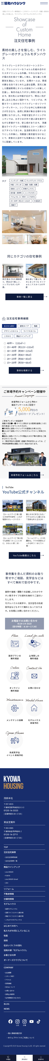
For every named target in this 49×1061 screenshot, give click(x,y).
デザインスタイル (11, 331)
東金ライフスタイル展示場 (14, 916)
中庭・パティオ (16, 184)
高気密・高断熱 (16, 193)
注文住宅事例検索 (11, 857)
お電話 (8, 1059)
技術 (6, 940)
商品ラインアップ (23, 336)
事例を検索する (24, 370)
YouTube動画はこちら (24, 555)
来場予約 (41, 1059)
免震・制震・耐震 (31, 184)
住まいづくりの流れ (13, 945)
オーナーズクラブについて (16, 959)
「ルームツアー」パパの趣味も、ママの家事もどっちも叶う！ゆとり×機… (35, 542)
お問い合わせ (9, 991)
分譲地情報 (9, 898)
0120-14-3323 (24, 623)
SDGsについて (10, 987)
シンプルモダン (30, 193)
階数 (35, 326)
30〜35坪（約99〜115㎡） (20, 351)
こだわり (7, 336)
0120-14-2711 (11, 834)
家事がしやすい (28, 189)
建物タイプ (24, 326)
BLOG (6, 1003)
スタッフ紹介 (9, 976)
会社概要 (8, 972)
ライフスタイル (29, 331)
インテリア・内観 (17, 180)
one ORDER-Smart (11, 879)
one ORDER (9, 872)
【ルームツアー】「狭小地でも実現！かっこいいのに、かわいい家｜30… (13, 540)
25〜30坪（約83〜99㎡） (20, 354)
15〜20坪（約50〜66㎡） (20, 362)
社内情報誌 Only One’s (12, 998)
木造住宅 (37, 201)
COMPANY (8, 967)
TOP (6, 847)
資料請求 (25, 1059)
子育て (24, 197)
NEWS (7, 1008)
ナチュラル (14, 197)
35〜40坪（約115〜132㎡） (21, 347)
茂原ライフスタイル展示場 (14, 912)
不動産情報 (9, 893)
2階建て (13, 205)
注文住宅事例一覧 (11, 861)
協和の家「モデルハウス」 (16, 950)
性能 (6, 935)
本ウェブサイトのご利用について (21, 1037)
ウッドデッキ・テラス (34, 180)
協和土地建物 (9, 994)
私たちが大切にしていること (17, 930)
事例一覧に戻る (24, 296)
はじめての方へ (11, 925)
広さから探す (9, 326)
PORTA (32, 197)
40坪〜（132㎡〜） (17, 343)
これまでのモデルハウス (13, 920)
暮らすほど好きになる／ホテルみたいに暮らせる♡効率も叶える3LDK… (35, 517)
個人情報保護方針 (15, 1033)
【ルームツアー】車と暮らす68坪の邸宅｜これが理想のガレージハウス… (12, 517)
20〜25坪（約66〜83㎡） (20, 358)
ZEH (6, 883)
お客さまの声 (10, 954)
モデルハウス (10, 903)
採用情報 (8, 983)
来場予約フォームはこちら (24, 475)
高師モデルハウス (11, 909)
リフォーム (9, 888)
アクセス (8, 980)
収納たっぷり (15, 189)
